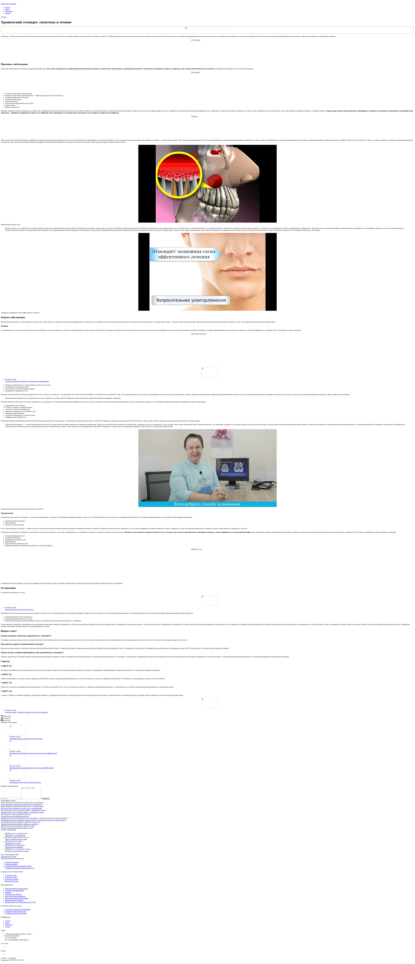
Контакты (8, 11)
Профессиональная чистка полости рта (19, 868)
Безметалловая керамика (14, 900)
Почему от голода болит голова (17, 851)
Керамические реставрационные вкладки (20, 902)
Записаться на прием (8, 4)
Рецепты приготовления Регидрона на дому (17, 828)
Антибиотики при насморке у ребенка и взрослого (19, 824)
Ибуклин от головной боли (15, 835)
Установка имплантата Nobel (15, 913)
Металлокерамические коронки (16, 898)
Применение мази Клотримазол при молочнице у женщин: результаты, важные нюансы (33, 820)
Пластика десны (11, 877)
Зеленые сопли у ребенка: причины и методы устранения (26, 712)
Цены (7, 9)
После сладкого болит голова (16, 839)
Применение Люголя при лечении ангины (25, 782)
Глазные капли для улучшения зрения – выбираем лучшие (22, 812)
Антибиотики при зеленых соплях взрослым (26, 739)
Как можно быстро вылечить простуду (19, 609)
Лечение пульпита (12, 862)
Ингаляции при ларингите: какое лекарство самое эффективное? (33, 753)
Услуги (7, 7)
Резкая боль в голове (12, 843)
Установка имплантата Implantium (17, 909)
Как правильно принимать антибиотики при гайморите (21, 804)
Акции (7, 13)
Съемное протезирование (14, 890)
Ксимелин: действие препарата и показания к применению (27, 381)
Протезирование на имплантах (16, 888)
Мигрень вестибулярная (14, 847)
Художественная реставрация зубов (18, 866)
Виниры (8, 892)
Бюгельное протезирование (15, 896)
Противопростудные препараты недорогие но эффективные (32, 768)
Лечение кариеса (11, 864)
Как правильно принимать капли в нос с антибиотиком (21, 808)
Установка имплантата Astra (15, 911)
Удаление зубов (11, 875)
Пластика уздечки (11, 879)
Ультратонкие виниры (13, 894)
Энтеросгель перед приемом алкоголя (15, 816)
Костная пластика (11, 881)
